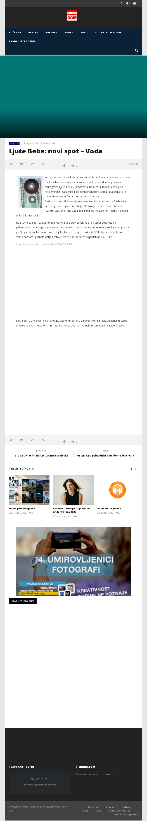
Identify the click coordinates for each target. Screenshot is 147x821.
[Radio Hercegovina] (117, 490)
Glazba (33, 32)
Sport (69, 32)
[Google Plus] (128, 3)
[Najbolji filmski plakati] (29, 490)
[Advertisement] (73, 286)
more (132, 163)
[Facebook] (121, 3)
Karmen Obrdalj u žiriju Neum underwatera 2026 (71, 510)
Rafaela (46, 143)
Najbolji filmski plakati (23, 508)
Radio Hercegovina (22, 41)
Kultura (52, 32)
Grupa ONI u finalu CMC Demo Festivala (41, 454)
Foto (84, 32)
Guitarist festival (108, 32)
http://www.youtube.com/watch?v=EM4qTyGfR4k (44, 244)
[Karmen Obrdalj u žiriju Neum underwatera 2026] (73, 490)
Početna (15, 32)
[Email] (134, 3)
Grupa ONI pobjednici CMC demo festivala (105, 454)
